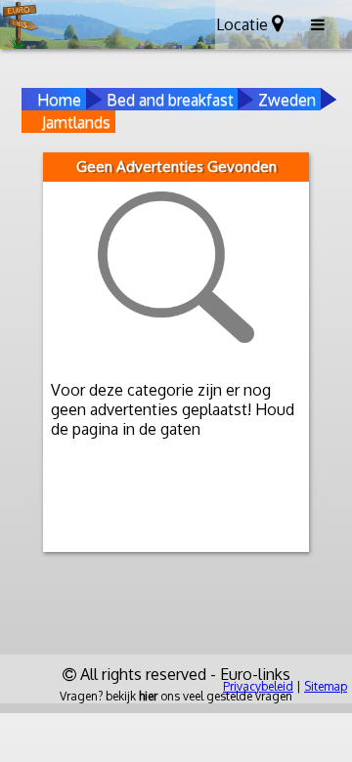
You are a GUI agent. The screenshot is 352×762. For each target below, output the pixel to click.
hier (148, 696)
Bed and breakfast (170, 99)
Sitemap (325, 686)
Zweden (287, 99)
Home (59, 99)
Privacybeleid (258, 686)
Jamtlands (76, 122)
